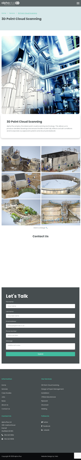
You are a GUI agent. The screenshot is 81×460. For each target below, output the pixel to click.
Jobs (3, 397)
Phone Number (11, 331)
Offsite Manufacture (48, 397)
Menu (74, 3)
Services (5, 389)
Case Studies (6, 393)
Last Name (9, 312)
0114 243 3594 (9, 435)
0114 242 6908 (9, 439)
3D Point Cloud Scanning (50, 385)
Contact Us (6, 409)
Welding (44, 409)
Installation (45, 393)
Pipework (44, 401)
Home (4, 13)
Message (9, 341)
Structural (44, 405)
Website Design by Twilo (49, 456)
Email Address (11, 321)
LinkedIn (46, 430)
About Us (5, 405)
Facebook (46, 426)
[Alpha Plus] (10, 3)
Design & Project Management (52, 389)
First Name (9, 302)
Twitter (45, 422)
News (4, 401)
